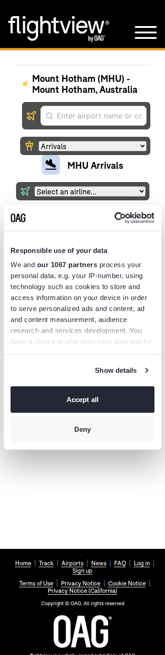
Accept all (82, 399)
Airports (72, 563)
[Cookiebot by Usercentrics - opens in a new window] (116, 218)
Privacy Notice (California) (82, 590)
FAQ (120, 563)
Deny (82, 429)
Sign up (82, 570)
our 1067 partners (67, 264)
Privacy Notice (80, 583)
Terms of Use (36, 583)
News (98, 563)
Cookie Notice (127, 583)
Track (46, 563)
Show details (116, 370)
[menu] (146, 32)
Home (23, 563)
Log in (142, 563)
